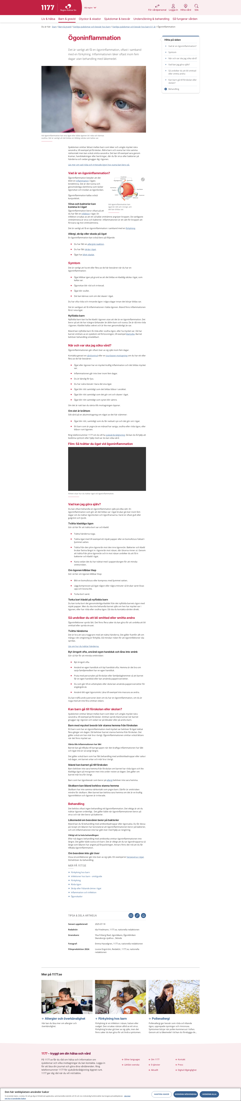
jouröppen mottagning (117, 355)
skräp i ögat (90, 249)
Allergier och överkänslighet (65, 1018)
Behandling (173, 89)
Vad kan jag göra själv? (179, 64)
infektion (86, 213)
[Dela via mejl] (130, 915)
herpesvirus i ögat (135, 857)
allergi (110, 780)
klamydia (130, 334)
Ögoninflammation (166, 26)
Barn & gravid (64, 26)
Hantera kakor (161, 1094)
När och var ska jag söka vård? (182, 58)
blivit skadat (88, 254)
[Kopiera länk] (137, 915)
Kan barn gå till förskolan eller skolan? (182, 81)
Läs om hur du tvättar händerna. (83, 646)
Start (54, 26)
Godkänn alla (209, 1094)
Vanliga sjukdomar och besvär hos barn (92, 26)
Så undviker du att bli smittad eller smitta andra (182, 72)
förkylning (130, 228)
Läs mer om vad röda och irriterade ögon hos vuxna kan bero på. (99, 164)
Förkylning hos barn (112, 1018)
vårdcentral (92, 355)
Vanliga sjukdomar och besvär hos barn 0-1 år (134, 26)
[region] (120, 1094)
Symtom (172, 52)
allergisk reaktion (95, 244)
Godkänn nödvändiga (186, 1094)
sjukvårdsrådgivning (115, 435)
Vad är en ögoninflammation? (182, 46)
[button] (143, 915)
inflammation (82, 180)
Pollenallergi (161, 1018)
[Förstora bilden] (127, 189)
